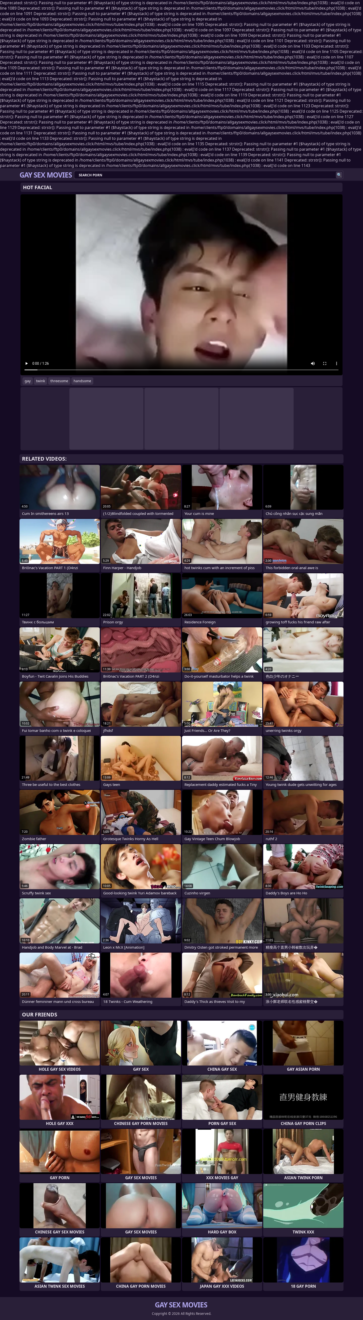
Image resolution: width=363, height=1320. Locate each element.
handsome (82, 381)
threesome (59, 381)
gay (28, 381)
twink (40, 381)
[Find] (339, 175)
